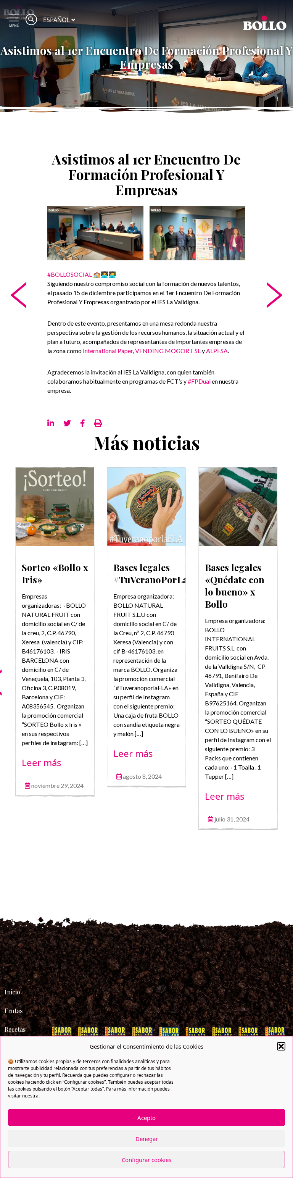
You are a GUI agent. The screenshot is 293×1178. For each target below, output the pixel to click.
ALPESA (217, 350)
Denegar (146, 1138)
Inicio (12, 992)
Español (56, 20)
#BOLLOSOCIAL (69, 274)
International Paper (108, 350)
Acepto (146, 1118)
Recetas (15, 1029)
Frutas (14, 1011)
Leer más (41, 762)
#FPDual (199, 381)
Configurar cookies (146, 1159)
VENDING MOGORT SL (168, 350)
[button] (281, 1046)
